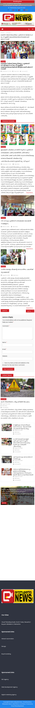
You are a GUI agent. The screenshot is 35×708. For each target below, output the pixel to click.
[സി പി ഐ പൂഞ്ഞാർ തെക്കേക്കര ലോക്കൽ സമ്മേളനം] (17, 205)
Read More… (29, 193)
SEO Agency (5, 679)
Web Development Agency (10, 687)
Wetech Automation (8, 639)
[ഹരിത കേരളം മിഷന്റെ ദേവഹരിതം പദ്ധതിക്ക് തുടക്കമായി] (13, 257)
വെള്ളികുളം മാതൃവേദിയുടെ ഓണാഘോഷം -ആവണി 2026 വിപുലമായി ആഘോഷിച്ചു (22, 426)
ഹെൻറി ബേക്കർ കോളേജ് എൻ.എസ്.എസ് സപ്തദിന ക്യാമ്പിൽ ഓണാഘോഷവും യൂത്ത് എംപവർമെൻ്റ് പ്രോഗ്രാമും (21, 442)
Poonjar (3, 61)
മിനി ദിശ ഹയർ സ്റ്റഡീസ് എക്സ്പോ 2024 (6, 310)
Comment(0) (24, 71)
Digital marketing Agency (9, 694)
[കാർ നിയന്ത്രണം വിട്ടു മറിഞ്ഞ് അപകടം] (17, 388)
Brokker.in (10, 624)
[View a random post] (32, 29)
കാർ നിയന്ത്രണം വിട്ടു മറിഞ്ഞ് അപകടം (15, 402)
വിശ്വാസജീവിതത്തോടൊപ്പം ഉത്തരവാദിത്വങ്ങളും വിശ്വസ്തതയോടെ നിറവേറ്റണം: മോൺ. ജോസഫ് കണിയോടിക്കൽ (23, 472)
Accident (3, 399)
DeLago (4, 646)
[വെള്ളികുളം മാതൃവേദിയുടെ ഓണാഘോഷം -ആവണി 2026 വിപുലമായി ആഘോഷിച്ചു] (7, 427)
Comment (6, 326)
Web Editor (16, 71)
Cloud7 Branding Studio (8, 622)
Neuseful (27, 622)
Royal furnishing (6, 654)
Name (4, 342)
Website (4, 356)
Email (4, 349)
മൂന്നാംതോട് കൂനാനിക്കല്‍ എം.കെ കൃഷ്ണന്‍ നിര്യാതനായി (30, 311)
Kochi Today (20, 622)
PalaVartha (17, 624)
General (4, 503)
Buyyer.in (4, 624)
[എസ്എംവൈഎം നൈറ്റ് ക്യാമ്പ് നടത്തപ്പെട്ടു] (7, 459)
